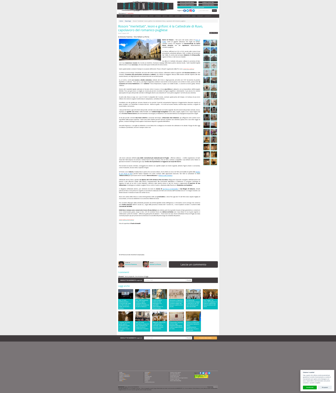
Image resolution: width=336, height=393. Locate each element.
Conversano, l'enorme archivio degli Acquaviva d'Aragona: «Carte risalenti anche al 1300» (176, 326)
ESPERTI (177, 16)
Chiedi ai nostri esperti (175, 372)
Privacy (146, 380)
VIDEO (194, 16)
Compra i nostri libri (175, 379)
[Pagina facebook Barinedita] (200, 373)
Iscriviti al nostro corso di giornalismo (179, 377)
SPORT (151, 16)
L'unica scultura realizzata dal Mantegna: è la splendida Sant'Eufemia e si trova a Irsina (158, 304)
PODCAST (200, 16)
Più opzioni (325, 387)
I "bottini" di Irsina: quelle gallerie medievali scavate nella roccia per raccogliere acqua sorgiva (124, 326)
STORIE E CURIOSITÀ (124, 375)
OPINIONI (158, 16)
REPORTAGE (144, 16)
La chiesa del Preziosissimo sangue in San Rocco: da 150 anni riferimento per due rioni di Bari (193, 303)
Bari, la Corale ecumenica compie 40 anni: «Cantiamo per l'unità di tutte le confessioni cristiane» (142, 326)
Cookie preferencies (149, 382)
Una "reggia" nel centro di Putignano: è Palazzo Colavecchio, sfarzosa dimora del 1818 (210, 303)
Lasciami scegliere (314, 382)
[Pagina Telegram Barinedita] (209, 373)
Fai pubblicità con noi (175, 375)
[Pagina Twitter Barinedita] (203, 373)
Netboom (215, 387)
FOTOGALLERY (185, 16)
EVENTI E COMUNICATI (124, 376)
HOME (121, 16)
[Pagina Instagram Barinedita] (206, 373)
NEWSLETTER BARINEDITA (131, 280)
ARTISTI (165, 16)
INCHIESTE (127, 16)
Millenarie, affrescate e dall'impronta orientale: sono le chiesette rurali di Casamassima (159, 326)
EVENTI (171, 16)
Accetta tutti (309, 387)
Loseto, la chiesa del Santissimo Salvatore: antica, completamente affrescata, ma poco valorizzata (193, 326)
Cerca (214, 10)
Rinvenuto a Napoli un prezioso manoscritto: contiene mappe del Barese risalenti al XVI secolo (176, 303)
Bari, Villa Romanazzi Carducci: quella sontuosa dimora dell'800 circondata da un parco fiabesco (142, 303)
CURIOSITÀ (135, 16)
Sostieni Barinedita (174, 376)
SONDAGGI (147, 377)
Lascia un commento (193, 264)
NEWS (120, 380)
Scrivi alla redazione (175, 373)
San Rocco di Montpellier (170, 189)
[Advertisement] (159, 143)
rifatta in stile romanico (165, 175)
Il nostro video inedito (205, 338)
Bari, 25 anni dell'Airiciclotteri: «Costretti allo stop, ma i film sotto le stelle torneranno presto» (125, 304)
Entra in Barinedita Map (175, 380)
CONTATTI (208, 16)
